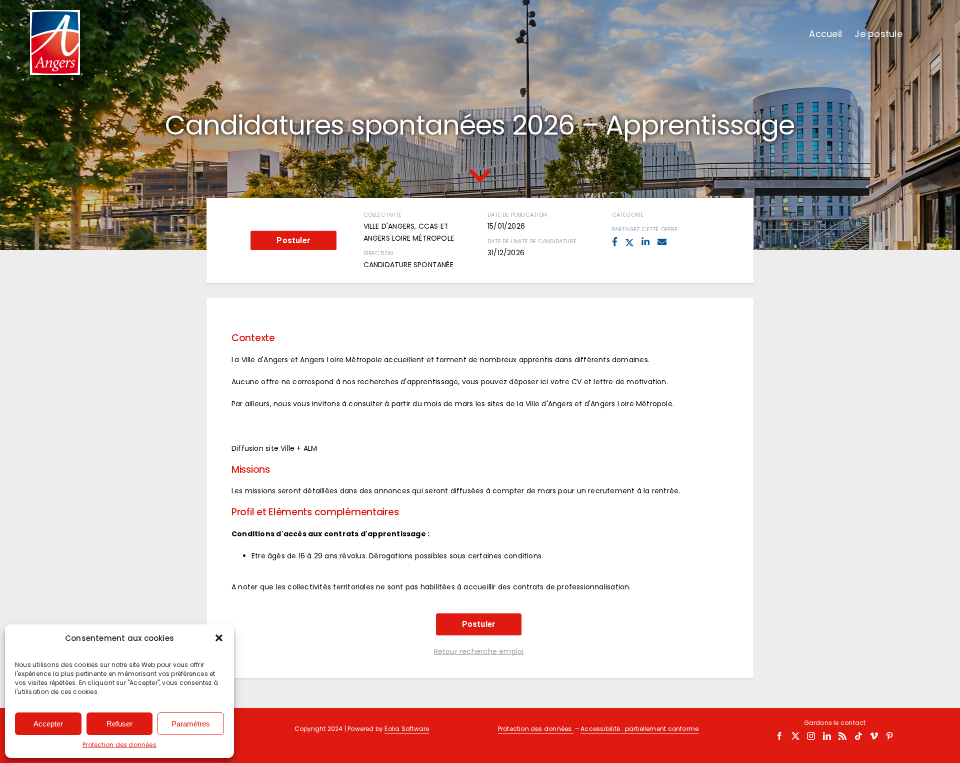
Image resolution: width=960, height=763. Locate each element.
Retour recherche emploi (479, 651)
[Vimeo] (874, 736)
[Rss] (842, 736)
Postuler (293, 240)
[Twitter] (796, 736)
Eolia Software (406, 728)
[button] (219, 638)
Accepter (48, 723)
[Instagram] (811, 736)
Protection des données (119, 744)
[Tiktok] (858, 736)
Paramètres (191, 723)
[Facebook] (780, 736)
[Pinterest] (890, 736)
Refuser (119, 723)
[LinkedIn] (827, 736)
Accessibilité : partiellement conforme (639, 728)
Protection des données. (536, 728)
